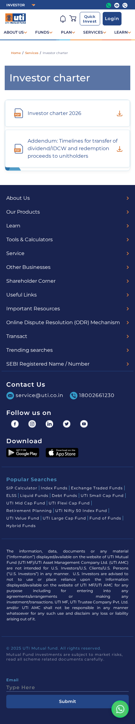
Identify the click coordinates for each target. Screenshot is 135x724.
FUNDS (42, 32)
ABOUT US (14, 32)
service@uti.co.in (39, 395)
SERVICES (93, 32)
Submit (67, 701)
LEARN (121, 32)
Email (12, 680)
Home (16, 53)
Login (112, 18)
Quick (90, 19)
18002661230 (97, 395)
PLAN (66, 32)
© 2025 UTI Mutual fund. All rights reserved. (53, 648)
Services (31, 53)
